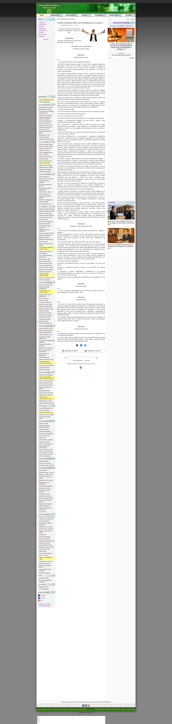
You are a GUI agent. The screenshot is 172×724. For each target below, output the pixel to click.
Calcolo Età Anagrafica (45, 553)
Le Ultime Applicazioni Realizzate (45, 581)
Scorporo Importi (44, 298)
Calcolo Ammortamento (45, 156)
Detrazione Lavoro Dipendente (44, 483)
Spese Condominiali (44, 456)
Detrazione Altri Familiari (46, 480)
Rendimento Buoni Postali (46, 465)
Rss (41, 600)
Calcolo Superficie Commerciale (44, 446)
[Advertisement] (46, 68)
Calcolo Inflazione (44, 137)
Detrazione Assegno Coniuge (44, 491)
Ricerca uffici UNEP (44, 259)
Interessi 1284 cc (44, 154)
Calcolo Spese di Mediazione (44, 354)
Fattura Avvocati (43, 300)
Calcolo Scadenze (44, 176)
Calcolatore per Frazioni (46, 561)
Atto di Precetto (43, 241)
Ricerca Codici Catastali (45, 444)
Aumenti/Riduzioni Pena (46, 408)
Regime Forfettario (44, 506)
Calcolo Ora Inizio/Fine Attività (45, 531)
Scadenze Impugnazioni (46, 199)
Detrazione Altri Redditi (45, 486)
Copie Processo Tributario (46, 215)
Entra (132, 19)
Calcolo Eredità (43, 423)
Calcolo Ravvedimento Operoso (45, 500)
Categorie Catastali (44, 442)
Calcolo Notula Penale (45, 323)
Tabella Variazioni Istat (45, 127)
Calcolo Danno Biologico (46, 375)
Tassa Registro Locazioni (46, 454)
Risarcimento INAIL (44, 390)
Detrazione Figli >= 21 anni (46, 472)
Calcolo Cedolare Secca (46, 452)
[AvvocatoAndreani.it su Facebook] (83, 705)
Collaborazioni (114, 15)
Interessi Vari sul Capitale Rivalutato (46, 112)
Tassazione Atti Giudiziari (46, 269)
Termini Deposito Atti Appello (45, 196)
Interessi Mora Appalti (45, 169)
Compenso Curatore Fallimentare (45, 337)
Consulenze (99, 15)
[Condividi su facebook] (77, 345)
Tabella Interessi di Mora (46, 167)
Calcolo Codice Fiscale (45, 545)
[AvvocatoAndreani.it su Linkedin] (86, 705)
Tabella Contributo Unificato (47, 211)
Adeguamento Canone (45, 115)
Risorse (84, 15)
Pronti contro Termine (45, 463)
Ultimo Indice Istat (44, 129)
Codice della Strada (44, 279)
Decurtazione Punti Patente (47, 517)
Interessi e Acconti (44, 150)
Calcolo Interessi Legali (45, 144)
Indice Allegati (43, 253)
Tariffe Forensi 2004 (44, 317)
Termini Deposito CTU (45, 204)
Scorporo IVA (42, 534)
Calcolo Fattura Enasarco (46, 348)
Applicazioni (54, 15)
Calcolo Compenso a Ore (46, 359)
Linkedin (42, 597)
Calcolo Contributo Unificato (47, 209)
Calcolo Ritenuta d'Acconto (46, 365)
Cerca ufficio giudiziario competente (45, 256)
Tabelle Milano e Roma (45, 401)
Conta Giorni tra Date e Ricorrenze (45, 523)
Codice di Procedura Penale (45, 417)
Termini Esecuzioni (44, 194)
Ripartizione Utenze (44, 543)
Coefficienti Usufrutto (45, 431)
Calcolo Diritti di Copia (45, 213)
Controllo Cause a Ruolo (46, 267)
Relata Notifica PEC (44, 223)
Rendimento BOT (44, 461)
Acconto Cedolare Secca (46, 498)
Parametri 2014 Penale (45, 304)
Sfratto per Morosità (45, 239)
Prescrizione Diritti (44, 521)
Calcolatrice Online (44, 369)
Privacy (123, 709)
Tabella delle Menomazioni (46, 403)
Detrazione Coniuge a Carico (45, 477)
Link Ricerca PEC (44, 578)
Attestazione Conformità (46, 221)
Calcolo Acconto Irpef (45, 496)
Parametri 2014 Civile (45, 302)
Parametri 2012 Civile (45, 313)
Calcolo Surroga (43, 159)
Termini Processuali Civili (46, 178)
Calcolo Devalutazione (45, 121)
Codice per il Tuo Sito (94, 350)
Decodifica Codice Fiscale (46, 547)
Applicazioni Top (43, 587)
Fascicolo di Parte (44, 217)
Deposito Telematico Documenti (45, 226)
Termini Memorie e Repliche (44, 181)
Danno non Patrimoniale (46, 381)
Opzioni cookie (131, 709)
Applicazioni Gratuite (71, 350)
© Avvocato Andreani (45, 606)
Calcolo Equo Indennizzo (46, 393)
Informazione (70, 15)
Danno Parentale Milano (46, 385)
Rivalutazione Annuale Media (45, 132)
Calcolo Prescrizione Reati (46, 414)
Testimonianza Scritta (45, 271)
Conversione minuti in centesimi (45, 570)
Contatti (128, 15)
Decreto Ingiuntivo (44, 237)
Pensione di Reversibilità (46, 433)
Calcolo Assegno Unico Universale (45, 508)
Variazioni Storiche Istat (45, 125)
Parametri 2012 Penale (45, 315)
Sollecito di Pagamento (45, 235)
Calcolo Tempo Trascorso (46, 529)
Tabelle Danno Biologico (46, 395)
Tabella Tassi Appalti (44, 171)
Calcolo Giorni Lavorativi (46, 526)
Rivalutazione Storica (45, 123)
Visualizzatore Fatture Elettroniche (45, 295)
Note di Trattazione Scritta (46, 233)
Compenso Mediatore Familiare (45, 344)
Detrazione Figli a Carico (46, 474)
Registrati (41, 36)
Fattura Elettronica (44, 328)
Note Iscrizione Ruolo (45, 261)
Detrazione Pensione (45, 488)
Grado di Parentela (44, 435)
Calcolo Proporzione (45, 563)
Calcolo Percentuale (44, 536)
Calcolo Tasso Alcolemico (46, 519)
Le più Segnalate (44, 589)
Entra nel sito (42, 34)
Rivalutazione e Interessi (46, 107)
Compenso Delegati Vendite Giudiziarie (47, 341)
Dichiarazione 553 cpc (45, 251)
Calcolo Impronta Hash (45, 265)
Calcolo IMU (42, 437)
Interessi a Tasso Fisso (45, 148)
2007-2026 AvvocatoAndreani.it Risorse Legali (81, 363)
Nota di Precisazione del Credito (46, 244)
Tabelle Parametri (44, 311)
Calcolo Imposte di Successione (44, 426)
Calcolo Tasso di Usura (45, 161)
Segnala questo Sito (44, 604)
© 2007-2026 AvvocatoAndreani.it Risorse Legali (106, 709)
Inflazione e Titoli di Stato (46, 139)
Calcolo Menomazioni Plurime (45, 387)
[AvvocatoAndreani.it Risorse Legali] (49, 6)
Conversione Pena (44, 410)
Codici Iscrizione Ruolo (45, 263)
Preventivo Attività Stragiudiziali (44, 287)
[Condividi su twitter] (85, 345)
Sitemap (85, 709)
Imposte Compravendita (46, 449)
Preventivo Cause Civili (45, 285)
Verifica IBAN (42, 551)
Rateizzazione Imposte (45, 504)
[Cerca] (96, 358)
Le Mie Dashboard (44, 102)
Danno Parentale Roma (45, 383)
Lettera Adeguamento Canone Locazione (45, 118)
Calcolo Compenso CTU (46, 334)
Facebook (43, 595)
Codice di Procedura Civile (46, 277)
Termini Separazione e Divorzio (45, 185)
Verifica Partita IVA (44, 549)
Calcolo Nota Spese (44, 319)
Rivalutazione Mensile (45, 109)
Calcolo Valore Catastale (46, 439)
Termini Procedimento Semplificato (45, 189)
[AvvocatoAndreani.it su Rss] (88, 705)
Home (42, 15)
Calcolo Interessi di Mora (46, 146)
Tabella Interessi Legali (45, 165)
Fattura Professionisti (45, 332)
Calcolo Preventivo (44, 367)
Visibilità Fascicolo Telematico (44, 230)
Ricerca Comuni (43, 555)
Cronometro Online (44, 573)
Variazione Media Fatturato (46, 541)
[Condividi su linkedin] (81, 345)
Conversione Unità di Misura (45, 566)
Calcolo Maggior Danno (45, 152)
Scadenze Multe (43, 202)
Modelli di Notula (43, 321)
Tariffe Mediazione (44, 357)
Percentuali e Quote (44, 538)
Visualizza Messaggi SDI (46, 330)
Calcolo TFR (42, 511)
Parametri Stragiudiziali (45, 306)
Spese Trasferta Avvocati (46, 308)
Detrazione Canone (44, 494)
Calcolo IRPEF (43, 470)
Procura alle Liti (43, 219)
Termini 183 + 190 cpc (45, 192)
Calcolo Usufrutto (44, 429)
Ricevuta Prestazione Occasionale (45, 350)
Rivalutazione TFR (44, 135)
